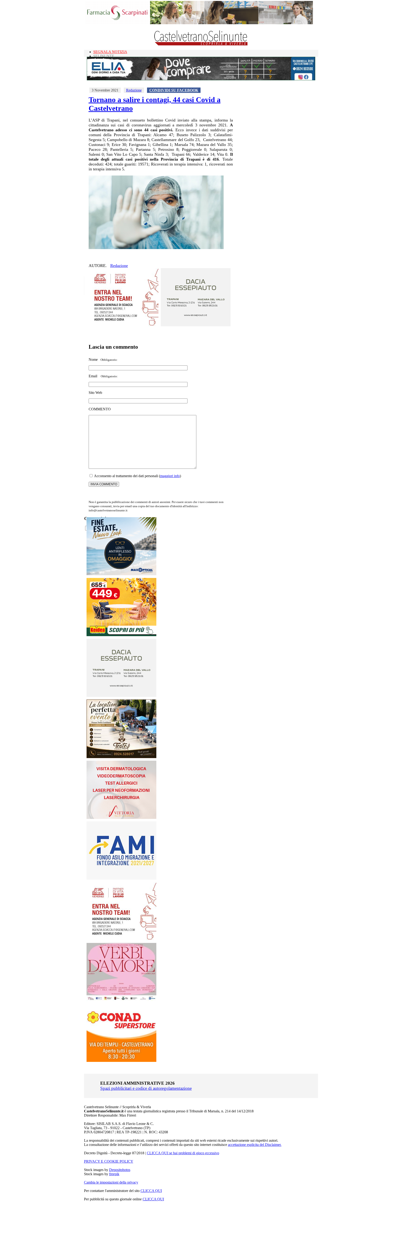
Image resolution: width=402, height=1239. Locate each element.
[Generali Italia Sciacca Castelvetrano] (123, 325)
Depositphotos (119, 1170)
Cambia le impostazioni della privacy (111, 1182)
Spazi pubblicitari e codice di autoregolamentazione (146, 1088)
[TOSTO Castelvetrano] (122, 757)
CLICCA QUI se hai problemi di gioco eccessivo (183, 1153)
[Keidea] (121, 635)
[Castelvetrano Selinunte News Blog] (201, 44)
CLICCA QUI (151, 1191)
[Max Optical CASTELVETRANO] (121, 574)
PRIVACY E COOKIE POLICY (108, 1161)
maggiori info (170, 476)
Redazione (134, 90)
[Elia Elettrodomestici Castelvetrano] (201, 79)
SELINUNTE (103, 56)
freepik (114, 1174)
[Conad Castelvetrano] (121, 1061)
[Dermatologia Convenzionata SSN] (121, 818)
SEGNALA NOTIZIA (110, 52)
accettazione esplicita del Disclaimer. (254, 1145)
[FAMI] (121, 878)
